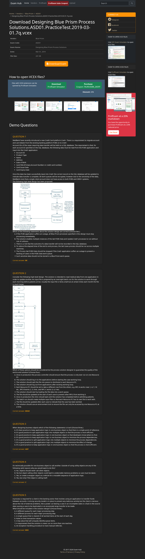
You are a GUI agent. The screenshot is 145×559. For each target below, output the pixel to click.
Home (26, 3)
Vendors (34, 3)
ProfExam (42, 3)
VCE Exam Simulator (119, 42)
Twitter (114, 30)
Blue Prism (29, 14)
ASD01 (38, 14)
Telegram (115, 20)
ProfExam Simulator (56, 85)
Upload (72, 3)
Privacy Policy (80, 552)
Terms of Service (66, 552)
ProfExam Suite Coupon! (58, 3)
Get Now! (113, 132)
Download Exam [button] (57, 63)
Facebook (115, 25)
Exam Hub (16, 3)
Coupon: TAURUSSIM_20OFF (88, 85)
